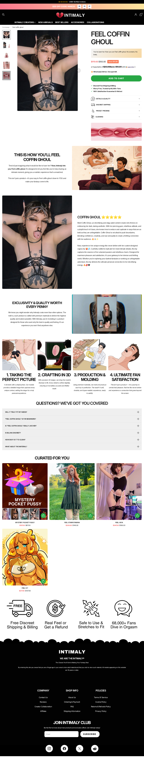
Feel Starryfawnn (72, 522)
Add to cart (116, 78)
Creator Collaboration (43, 706)
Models (117, 22)
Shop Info (72, 690)
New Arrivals (45, 22)
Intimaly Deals (109, 21)
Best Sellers (61, 22)
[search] (3, 14)
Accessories (77, 22)
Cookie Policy (100, 702)
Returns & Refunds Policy (101, 706)
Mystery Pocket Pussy (25, 522)
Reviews (43, 702)
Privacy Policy (100, 711)
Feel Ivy (25, 588)
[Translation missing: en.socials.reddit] (94, 748)
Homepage (6, 27)
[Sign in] (136, 14)
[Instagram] (49, 748)
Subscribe (90, 734)
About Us (117, 21)
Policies (101, 690)
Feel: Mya (119, 522)
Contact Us (125, 21)
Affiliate (43, 711)
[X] (79, 748)
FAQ (72, 706)
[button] (78, 70)
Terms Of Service (101, 697)
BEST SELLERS (109, 22)
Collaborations (95, 22)
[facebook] (64, 748)
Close (43, 696)
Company (43, 690)
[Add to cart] (43, 515)
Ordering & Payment (72, 702)
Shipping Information (72, 711)
